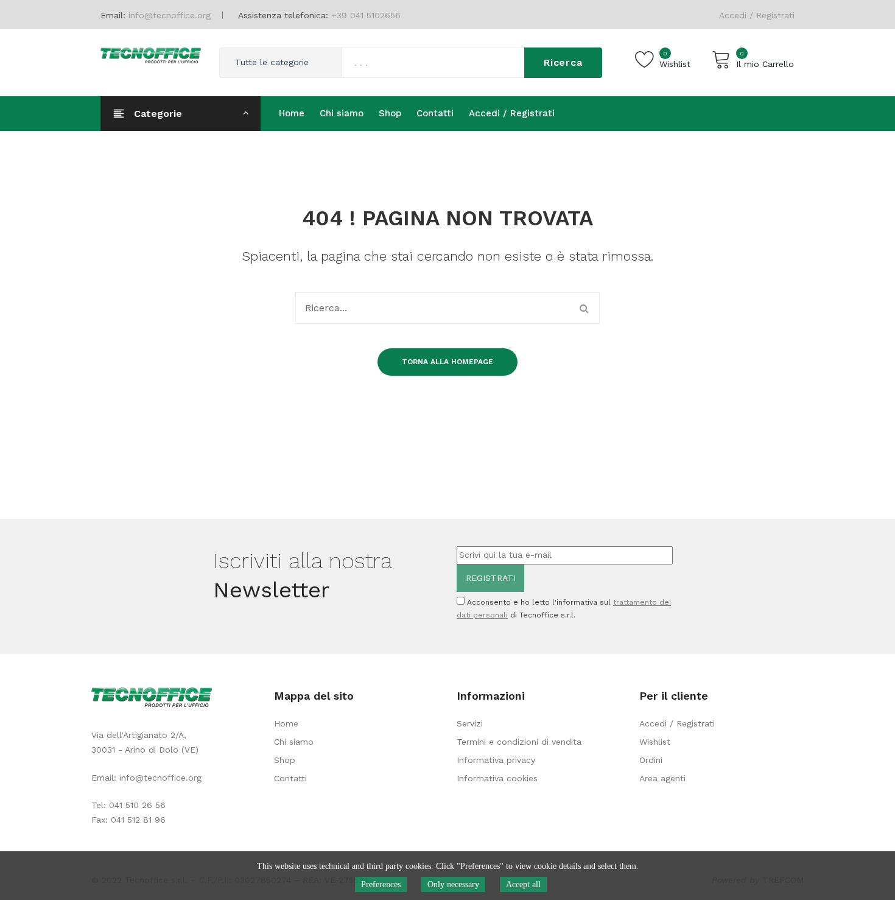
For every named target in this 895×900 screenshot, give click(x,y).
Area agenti (662, 778)
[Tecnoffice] (150, 54)
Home (286, 723)
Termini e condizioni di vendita (519, 742)
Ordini (650, 760)
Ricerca (563, 62)
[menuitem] (291, 113)
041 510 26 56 (137, 805)
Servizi (470, 723)
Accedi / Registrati (757, 15)
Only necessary (453, 884)
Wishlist (654, 742)
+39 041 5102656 (366, 15)
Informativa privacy (496, 760)
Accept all (523, 884)
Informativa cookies (497, 778)
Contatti (290, 778)
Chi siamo (294, 742)
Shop (284, 760)
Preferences (381, 884)
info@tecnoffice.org (160, 777)
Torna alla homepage (447, 361)
